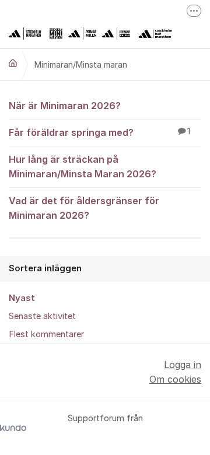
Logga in (182, 364)
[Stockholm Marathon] (13, 63)
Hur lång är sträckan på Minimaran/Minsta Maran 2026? (82, 166)
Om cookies (175, 379)
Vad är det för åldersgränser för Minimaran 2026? (84, 208)
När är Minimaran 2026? (65, 105)
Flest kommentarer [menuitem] (46, 334)
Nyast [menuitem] (22, 298)
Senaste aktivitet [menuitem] (42, 316)
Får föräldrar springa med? (99, 132)
